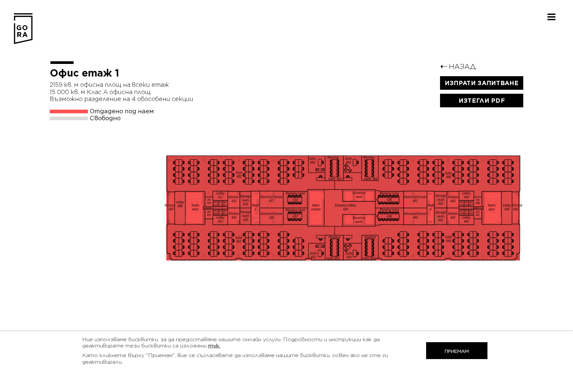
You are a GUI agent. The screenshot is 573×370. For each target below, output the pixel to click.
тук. (214, 346)
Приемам (457, 351)
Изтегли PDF (482, 100)
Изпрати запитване (482, 82)
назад (458, 66)
